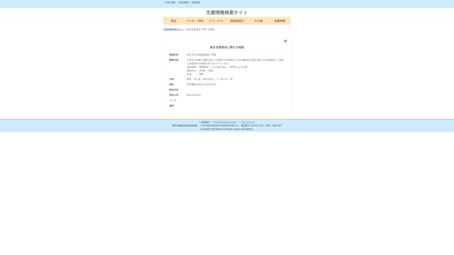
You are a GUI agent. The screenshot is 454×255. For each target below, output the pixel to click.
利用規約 (205, 122)
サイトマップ (248, 122)
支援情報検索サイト (227, 12)
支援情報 (279, 20)
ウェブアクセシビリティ (225, 122)
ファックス (216, 20)
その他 (258, 20)
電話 (173, 20)
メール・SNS (195, 20)
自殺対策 (196, 2)
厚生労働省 (184, 2)
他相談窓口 (237, 20)
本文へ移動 (170, 2)
